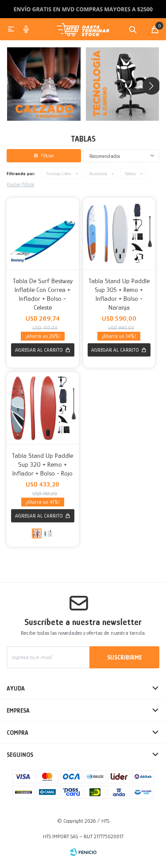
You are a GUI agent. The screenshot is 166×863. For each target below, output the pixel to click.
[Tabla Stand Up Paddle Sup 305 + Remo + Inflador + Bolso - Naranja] (119, 234)
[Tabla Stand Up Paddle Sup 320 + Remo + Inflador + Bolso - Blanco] (48, 533)
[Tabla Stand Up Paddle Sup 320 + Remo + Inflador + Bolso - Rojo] (43, 408)
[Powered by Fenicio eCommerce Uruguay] (83, 852)
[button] (133, 29)
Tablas (130, 173)
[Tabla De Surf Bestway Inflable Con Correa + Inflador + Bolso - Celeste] (43, 234)
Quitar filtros (20, 184)
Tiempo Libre (58, 173)
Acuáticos (98, 173)
